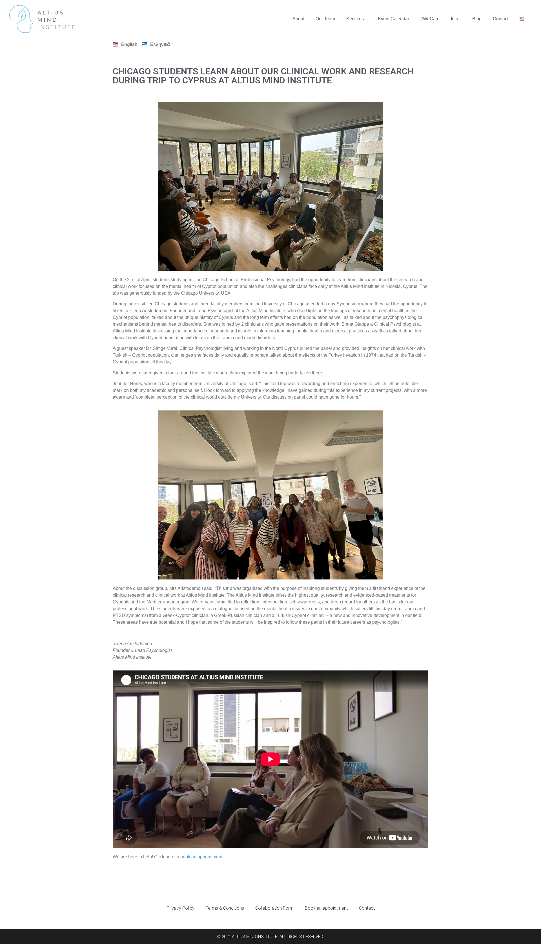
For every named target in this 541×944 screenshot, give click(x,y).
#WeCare (430, 18)
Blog (477, 18)
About (298, 18)
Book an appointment (326, 908)
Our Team (325, 18)
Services (355, 18)
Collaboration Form (274, 908)
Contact (500, 18)
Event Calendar (393, 18)
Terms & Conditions (225, 908)
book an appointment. (201, 856)
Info (454, 18)
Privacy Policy (180, 908)
